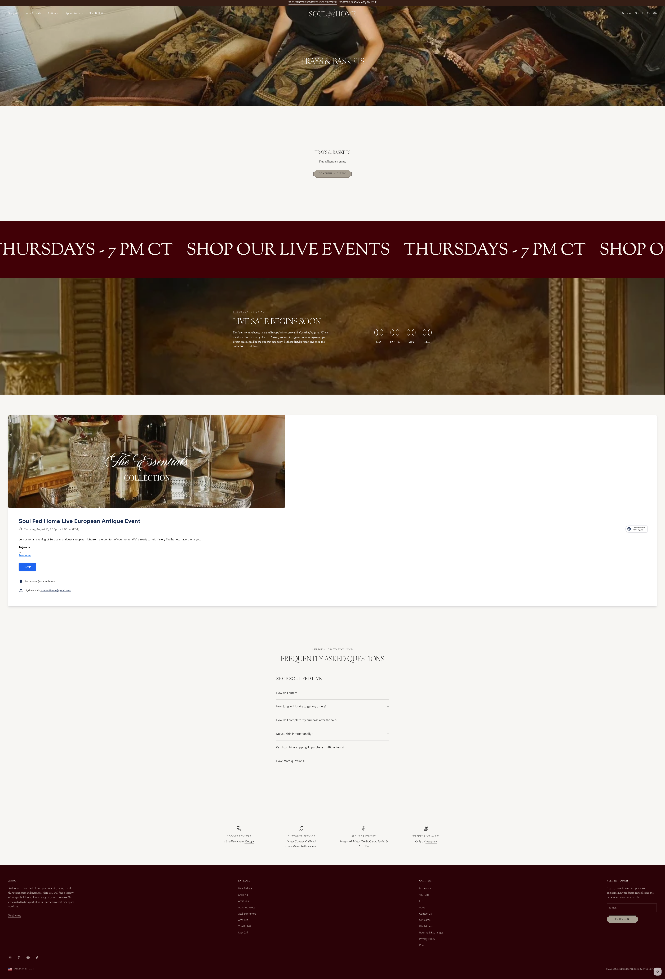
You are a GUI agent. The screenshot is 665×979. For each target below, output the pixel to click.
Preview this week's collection (313, 3)
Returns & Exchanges (431, 932)
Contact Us (425, 913)
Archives (243, 920)
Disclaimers (426, 926)
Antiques (53, 13)
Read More (14, 916)
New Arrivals (33, 13)
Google (249, 842)
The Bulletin (97, 13)
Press (422, 945)
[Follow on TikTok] (37, 957)
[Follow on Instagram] (10, 957)
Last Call (243, 932)
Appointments (74, 13)
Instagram (431, 842)
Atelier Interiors (247, 913)
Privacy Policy (427, 939)
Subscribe (622, 919)
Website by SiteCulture (643, 969)
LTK (421, 901)
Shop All (13, 13)
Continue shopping (332, 173)
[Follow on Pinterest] (19, 957)
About (422, 907)
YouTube (424, 895)
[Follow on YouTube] (28, 957)
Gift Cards (425, 920)
